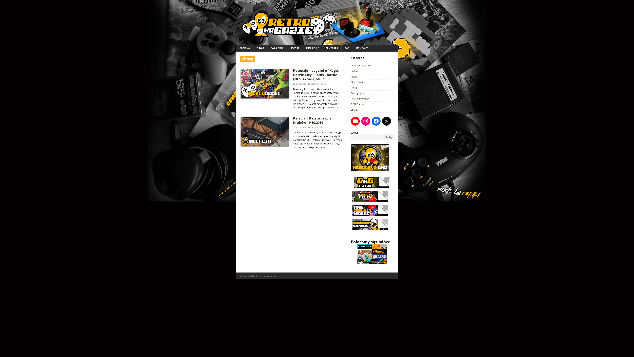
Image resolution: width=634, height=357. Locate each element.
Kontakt (362, 48)
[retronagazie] (317, 42)
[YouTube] (355, 121)
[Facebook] (376, 121)
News (354, 76)
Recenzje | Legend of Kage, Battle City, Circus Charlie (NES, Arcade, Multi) (316, 74)
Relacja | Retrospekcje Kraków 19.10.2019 (312, 120)
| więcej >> (332, 107)
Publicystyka (357, 93)
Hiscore (294, 48)
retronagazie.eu (269, 276)
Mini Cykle (312, 48)
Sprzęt (354, 109)
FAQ (347, 48)
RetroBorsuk (316, 127)
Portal (354, 87)
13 (325, 83)
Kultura (354, 71)
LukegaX (314, 83)
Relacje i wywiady (360, 98)
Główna (244, 48)
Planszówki (357, 82)
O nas (260, 48)
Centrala (332, 48)
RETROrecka (357, 104)
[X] (386, 121)
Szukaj (354, 132)
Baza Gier (277, 48)
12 (329, 127)
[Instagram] (365, 121)
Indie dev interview (361, 65)
